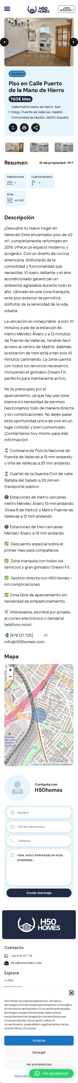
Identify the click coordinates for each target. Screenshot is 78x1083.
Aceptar (39, 1040)
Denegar (39, 1052)
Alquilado (17, 74)
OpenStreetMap (51, 764)
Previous (4, 42)
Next (73, 42)
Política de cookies (24, 1076)
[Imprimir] (24, 127)
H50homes (48, 790)
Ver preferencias (39, 1064)
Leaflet (34, 764)
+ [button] (10, 670)
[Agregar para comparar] (13, 127)
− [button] (10, 676)
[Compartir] (35, 127)
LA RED (8, 980)
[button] (71, 992)
